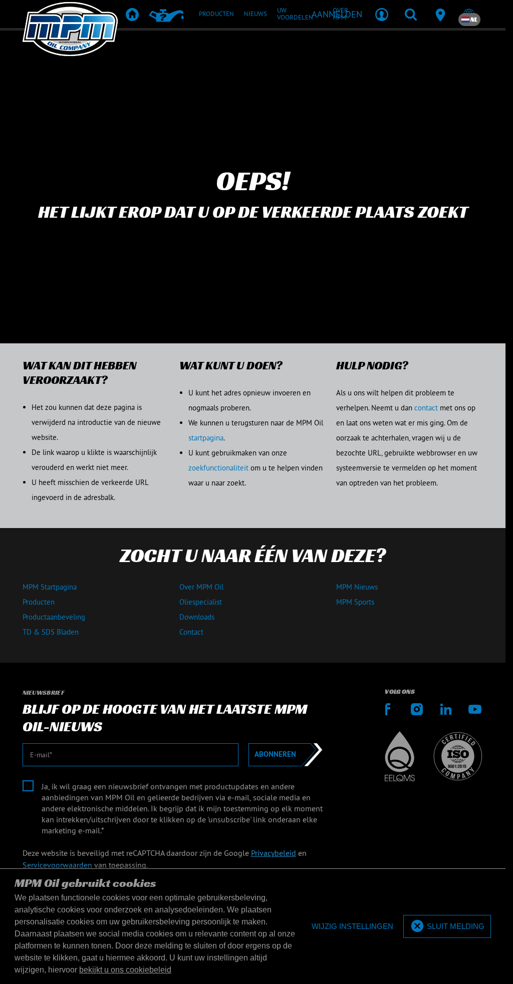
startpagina (205, 437)
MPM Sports (355, 602)
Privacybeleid (273, 853)
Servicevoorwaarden (57, 865)
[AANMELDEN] (381, 14)
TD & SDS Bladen (51, 632)
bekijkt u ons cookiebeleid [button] (125, 969)
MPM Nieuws (357, 587)
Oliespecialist (200, 602)
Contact (191, 632)
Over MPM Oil (201, 587)
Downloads (196, 617)
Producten (39, 602)
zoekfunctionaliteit (218, 467)
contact (426, 407)
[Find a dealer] (439, 14)
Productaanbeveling (54, 617)
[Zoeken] (410, 14)
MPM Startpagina (50, 587)
